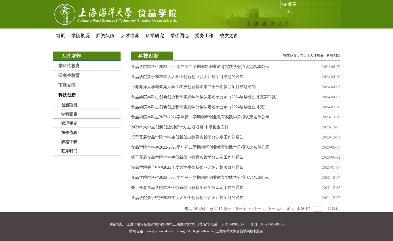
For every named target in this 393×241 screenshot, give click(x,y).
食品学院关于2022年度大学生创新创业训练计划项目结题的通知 (187, 77)
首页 (303, 56)
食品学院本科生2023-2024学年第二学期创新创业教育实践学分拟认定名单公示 (200, 66)
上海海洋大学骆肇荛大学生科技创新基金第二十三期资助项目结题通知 (193, 87)
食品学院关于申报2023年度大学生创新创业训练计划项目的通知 (187, 167)
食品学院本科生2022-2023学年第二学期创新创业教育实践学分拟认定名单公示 (200, 147)
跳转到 (334, 208)
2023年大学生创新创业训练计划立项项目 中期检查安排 (180, 127)
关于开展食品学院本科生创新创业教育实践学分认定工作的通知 (187, 137)
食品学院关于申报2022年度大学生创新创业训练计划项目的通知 (187, 198)
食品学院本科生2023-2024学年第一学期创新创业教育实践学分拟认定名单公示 (200, 117)
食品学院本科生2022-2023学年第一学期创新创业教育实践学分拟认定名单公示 (200, 177)
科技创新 (333, 56)
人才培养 (317, 56)
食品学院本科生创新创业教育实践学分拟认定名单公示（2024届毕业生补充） (199, 107)
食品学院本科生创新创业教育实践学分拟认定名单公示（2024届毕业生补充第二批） (205, 97)
